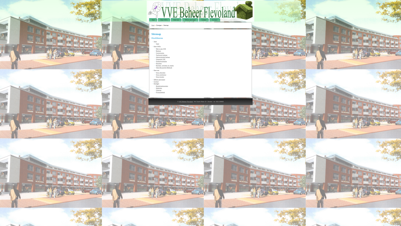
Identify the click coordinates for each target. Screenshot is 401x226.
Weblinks (159, 88)
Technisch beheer (161, 55)
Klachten (159, 63)
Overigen (215, 20)
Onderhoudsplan (161, 61)
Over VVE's (164, 20)
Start (153, 20)
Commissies (160, 53)
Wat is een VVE (161, 49)
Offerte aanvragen (190, 20)
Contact (204, 20)
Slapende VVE (160, 59)
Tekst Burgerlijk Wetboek (164, 68)
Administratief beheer (163, 57)
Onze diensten (160, 73)
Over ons (176, 20)
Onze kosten (160, 77)
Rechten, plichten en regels (165, 65)
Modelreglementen (162, 86)
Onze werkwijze (161, 75)
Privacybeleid (160, 92)
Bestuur (158, 51)
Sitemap (158, 90)
